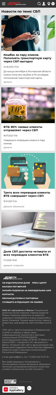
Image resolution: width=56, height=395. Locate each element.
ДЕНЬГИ (8, 82)
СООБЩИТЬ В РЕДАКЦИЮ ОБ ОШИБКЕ (22, 302)
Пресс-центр (39, 283)
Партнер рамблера (25, 381)
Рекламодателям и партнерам (20, 298)
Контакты (8, 294)
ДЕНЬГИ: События (14, 266)
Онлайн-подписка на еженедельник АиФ (26, 290)
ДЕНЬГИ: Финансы (14, 207)
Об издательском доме (16, 283)
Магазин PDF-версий (14, 286)
